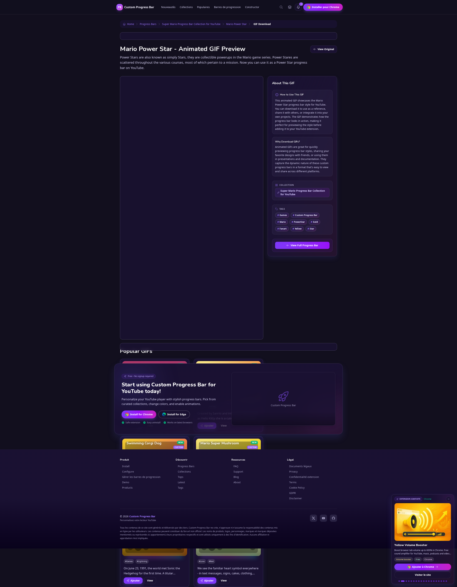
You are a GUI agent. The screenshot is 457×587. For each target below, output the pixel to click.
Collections (186, 7)
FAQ (235, 466)
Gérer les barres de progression (141, 477)
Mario (281, 221)
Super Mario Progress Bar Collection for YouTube (302, 192)
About (237, 482)
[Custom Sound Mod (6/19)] (414, 581)
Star (311, 228)
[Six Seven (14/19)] (434, 581)
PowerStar (298, 221)
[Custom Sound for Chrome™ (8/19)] (419, 581)
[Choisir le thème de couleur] (289, 7)
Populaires (203, 7)
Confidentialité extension (304, 477)
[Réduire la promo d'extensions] (448, 499)
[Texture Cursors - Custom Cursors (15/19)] (436, 581)
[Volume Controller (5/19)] (411, 581)
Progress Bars (186, 466)
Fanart (282, 228)
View (150, 580)
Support (238, 471)
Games (282, 215)
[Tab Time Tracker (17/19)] (441, 581)
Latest (181, 482)
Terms (293, 482)
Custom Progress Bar (305, 215)
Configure (128, 471)
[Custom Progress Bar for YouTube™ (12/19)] (429, 581)
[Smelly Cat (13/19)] (431, 581)
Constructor (252, 7)
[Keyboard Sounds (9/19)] (421, 581)
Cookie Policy (297, 487)
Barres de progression (227, 7)
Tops (180, 477)
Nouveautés (168, 7)
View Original (326, 49)
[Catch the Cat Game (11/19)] (426, 581)
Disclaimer (295, 498)
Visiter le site (423, 574)
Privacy (293, 471)
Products (127, 487)
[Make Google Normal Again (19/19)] (446, 581)
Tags (180, 487)
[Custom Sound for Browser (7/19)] (416, 581)
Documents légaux (300, 466)
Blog (236, 477)
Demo (125, 482)
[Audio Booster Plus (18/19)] (444, 581)
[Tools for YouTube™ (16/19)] (439, 581)
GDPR (292, 493)
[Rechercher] (281, 7)
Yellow (297, 228)
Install (126, 466)
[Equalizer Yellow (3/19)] (406, 581)
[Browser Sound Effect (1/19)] (399, 581)
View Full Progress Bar (304, 245)
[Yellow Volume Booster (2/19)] (403, 581)
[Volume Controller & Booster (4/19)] (409, 581)
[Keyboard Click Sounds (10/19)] (424, 581)
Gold (314, 221)
